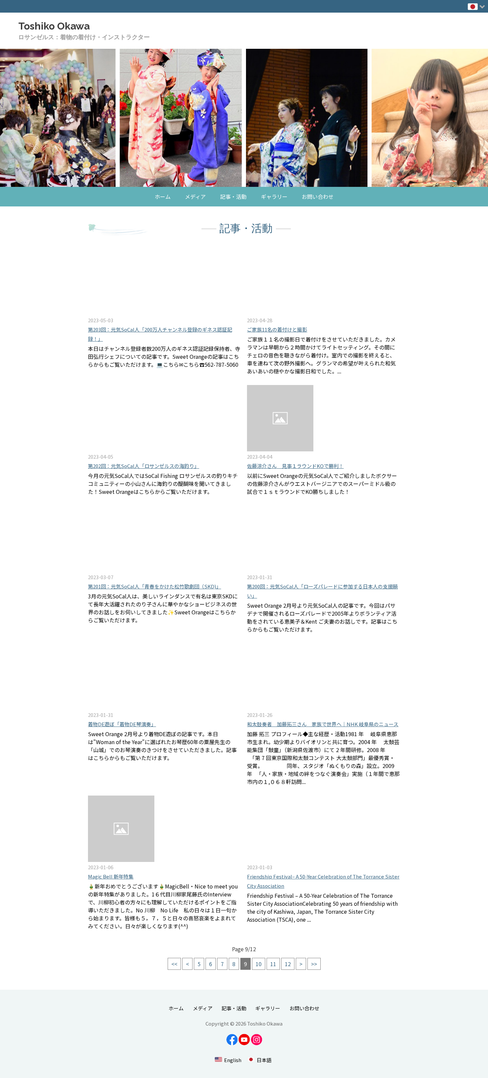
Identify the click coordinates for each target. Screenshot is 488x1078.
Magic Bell (110, 876)
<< (174, 964)
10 (259, 964)
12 (288, 964)
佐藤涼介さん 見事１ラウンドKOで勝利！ (295, 465)
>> (314, 964)
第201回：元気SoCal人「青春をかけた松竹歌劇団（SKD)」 (154, 586)
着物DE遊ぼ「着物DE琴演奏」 (122, 724)
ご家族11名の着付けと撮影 (277, 329)
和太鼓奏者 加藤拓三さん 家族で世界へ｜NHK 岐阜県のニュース (322, 724)
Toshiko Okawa (54, 26)
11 (273, 964)
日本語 (264, 1059)
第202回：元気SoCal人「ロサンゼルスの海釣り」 (143, 465)
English (232, 1059)
